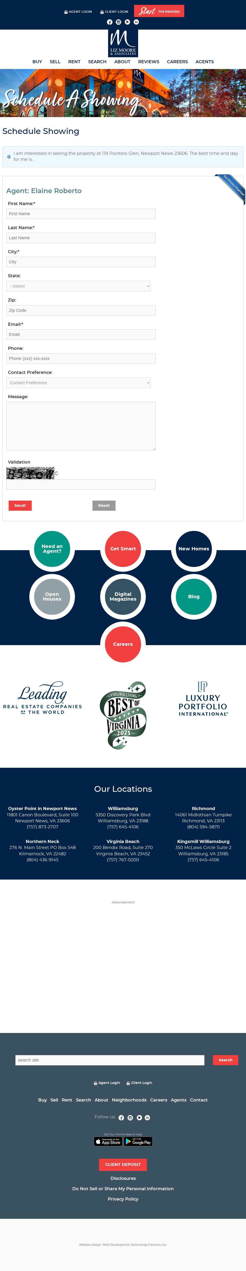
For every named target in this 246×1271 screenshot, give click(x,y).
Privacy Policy (123, 1199)
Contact (199, 1100)
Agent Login (80, 11)
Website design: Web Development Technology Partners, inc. (123, 1244)
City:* (13, 252)
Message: (18, 397)
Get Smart (123, 549)
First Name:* (21, 204)
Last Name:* (21, 228)
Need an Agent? (52, 549)
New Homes (193, 549)
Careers (177, 62)
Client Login (116, 11)
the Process (159, 11)
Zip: (12, 300)
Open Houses (52, 597)
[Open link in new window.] (109, 21)
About (122, 62)
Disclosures (123, 1179)
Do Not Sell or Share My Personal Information (123, 1189)
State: (14, 276)
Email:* (15, 324)
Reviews (148, 62)
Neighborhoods (129, 1100)
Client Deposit (123, 1165)
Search (97, 62)
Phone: (15, 348)
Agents (205, 62)
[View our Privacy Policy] (230, 189)
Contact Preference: (30, 373)
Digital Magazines (123, 597)
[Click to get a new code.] (56, 473)
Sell (55, 62)
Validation (19, 462)
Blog (194, 596)
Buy (37, 62)
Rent (74, 62)
